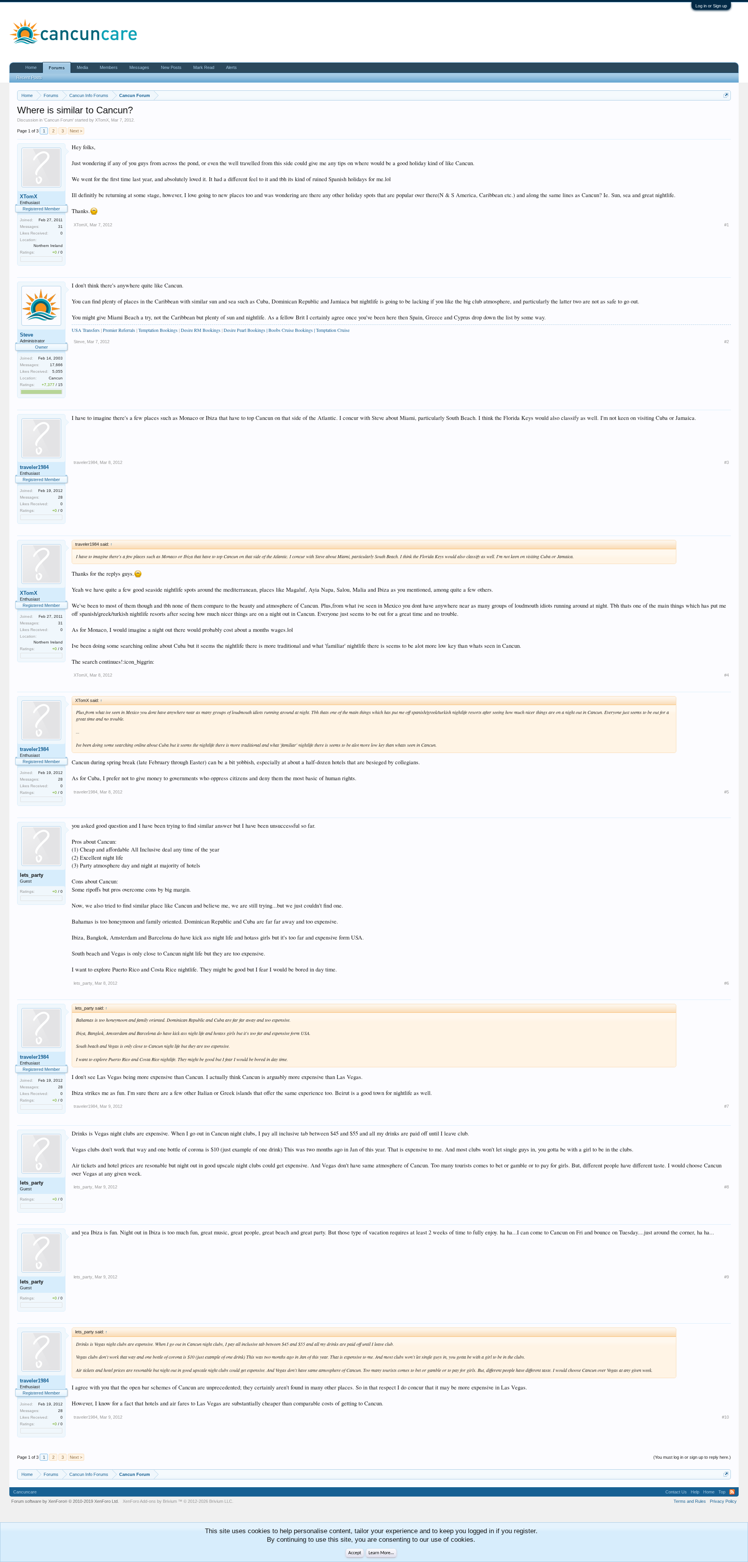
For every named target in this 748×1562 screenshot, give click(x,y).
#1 (726, 224)
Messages (139, 67)
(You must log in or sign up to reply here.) (692, 1457)
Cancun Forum (58, 120)
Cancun (56, 378)
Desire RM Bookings (201, 330)
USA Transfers (86, 330)
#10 (725, 1417)
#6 (726, 983)
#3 (726, 462)
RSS (732, 1492)
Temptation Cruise (332, 330)
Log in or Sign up (711, 6)
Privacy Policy (723, 1501)
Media (82, 67)
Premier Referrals (119, 330)
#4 (726, 675)
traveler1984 (34, 467)
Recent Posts (29, 77)
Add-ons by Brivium (178, 1501)
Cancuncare (25, 1492)
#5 (726, 792)
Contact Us (676, 1492)
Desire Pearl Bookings (244, 330)
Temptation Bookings (158, 330)
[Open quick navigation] (726, 95)
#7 (726, 1106)
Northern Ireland (48, 245)
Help (695, 1492)
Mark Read (203, 67)
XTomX (102, 120)
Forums (57, 67)
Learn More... (381, 1553)
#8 (726, 1187)
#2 (726, 341)
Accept (354, 1553)
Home (31, 67)
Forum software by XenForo (65, 1501)
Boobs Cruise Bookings (290, 330)
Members (109, 67)
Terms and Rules (690, 1501)
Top (721, 1492)
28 (60, 497)
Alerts (231, 67)
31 (60, 226)
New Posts (171, 67)
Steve (26, 335)
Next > (76, 131)
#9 (726, 1277)
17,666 (56, 365)
